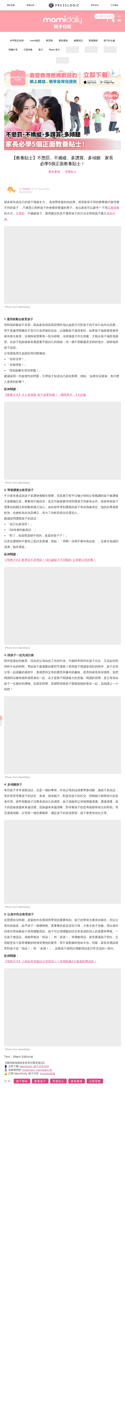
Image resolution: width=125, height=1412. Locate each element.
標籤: (8, 1081)
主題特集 (28, 49)
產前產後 (63, 40)
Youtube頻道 (47, 1073)
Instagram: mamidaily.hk (37, 1069)
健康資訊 (78, 40)
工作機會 (114, 5)
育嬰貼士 (70, 171)
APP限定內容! (17, 40)
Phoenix (27, 188)
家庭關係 (93, 40)
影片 (41, 49)
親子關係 (22, 1081)
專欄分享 (13, 49)
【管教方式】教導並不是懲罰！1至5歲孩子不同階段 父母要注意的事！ (50, 560)
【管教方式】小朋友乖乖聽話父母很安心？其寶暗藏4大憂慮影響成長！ (50, 961)
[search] (119, 16)
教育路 (49, 40)
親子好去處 (109, 40)
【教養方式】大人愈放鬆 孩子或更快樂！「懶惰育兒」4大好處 (45, 394)
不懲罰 (20, 213)
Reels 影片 (54, 49)
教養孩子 (40, 1081)
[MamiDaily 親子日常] (62, 22)
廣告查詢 (95, 5)
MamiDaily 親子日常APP (34, 1066)
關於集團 (11, 5)
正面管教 (113, 207)
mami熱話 (35, 40)
